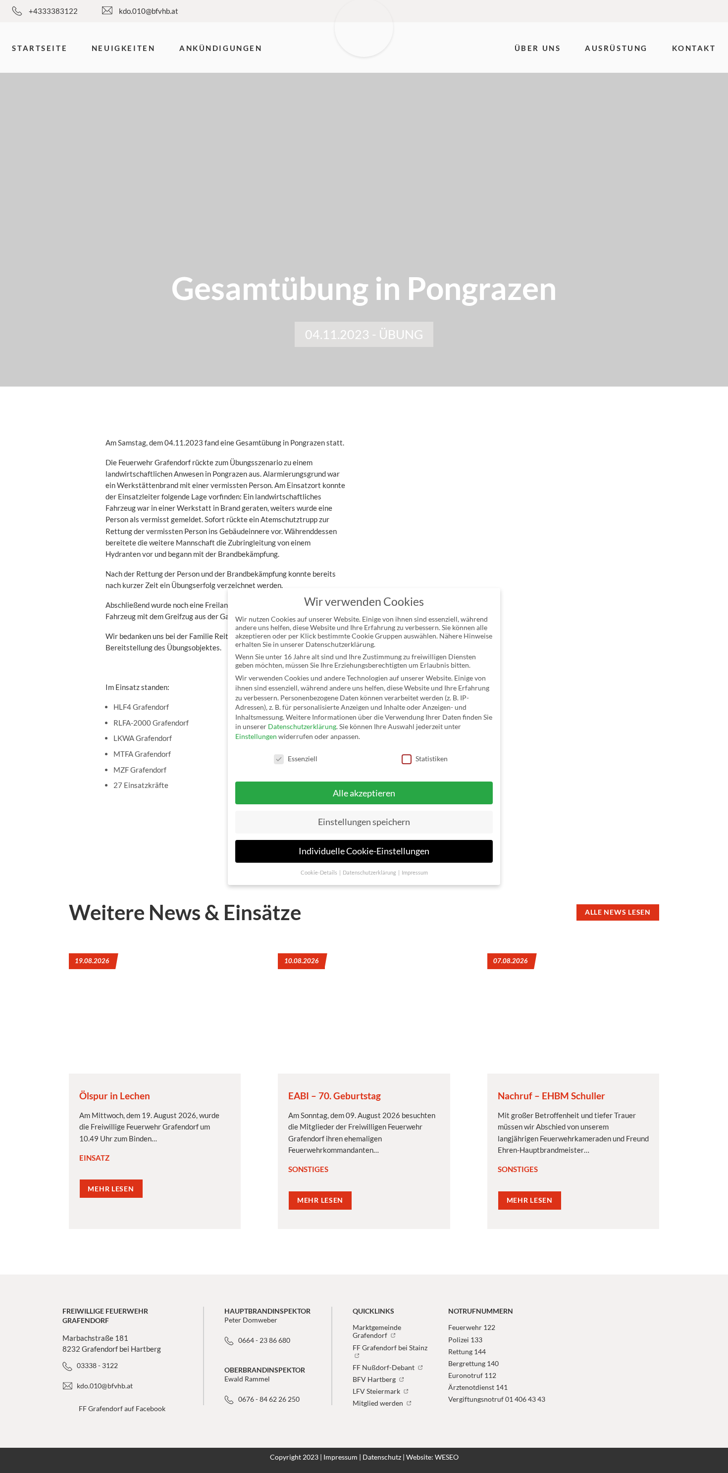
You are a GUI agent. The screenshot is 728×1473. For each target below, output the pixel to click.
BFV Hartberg (375, 1379)
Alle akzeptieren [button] (364, 793)
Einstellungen (256, 736)
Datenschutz (382, 1457)
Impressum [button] (415, 873)
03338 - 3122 (97, 1366)
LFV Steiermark (377, 1391)
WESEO (447, 1457)
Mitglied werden (379, 1403)
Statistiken (432, 758)
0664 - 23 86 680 (264, 1340)
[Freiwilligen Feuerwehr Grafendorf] (364, 47)
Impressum (340, 1457)
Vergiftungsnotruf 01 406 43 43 (496, 1399)
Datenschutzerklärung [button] (370, 873)
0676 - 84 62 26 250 (269, 1399)
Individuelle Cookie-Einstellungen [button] (364, 851)
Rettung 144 (467, 1352)
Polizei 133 (465, 1340)
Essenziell (302, 758)
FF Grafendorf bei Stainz (390, 1348)
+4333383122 (53, 10)
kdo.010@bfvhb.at (148, 10)
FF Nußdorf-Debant (384, 1368)
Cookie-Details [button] (319, 873)
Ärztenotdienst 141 (478, 1387)
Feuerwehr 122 (471, 1327)
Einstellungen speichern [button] (364, 822)
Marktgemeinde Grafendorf (377, 1331)
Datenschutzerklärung (302, 726)
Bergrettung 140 (473, 1364)
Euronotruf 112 (472, 1375)
